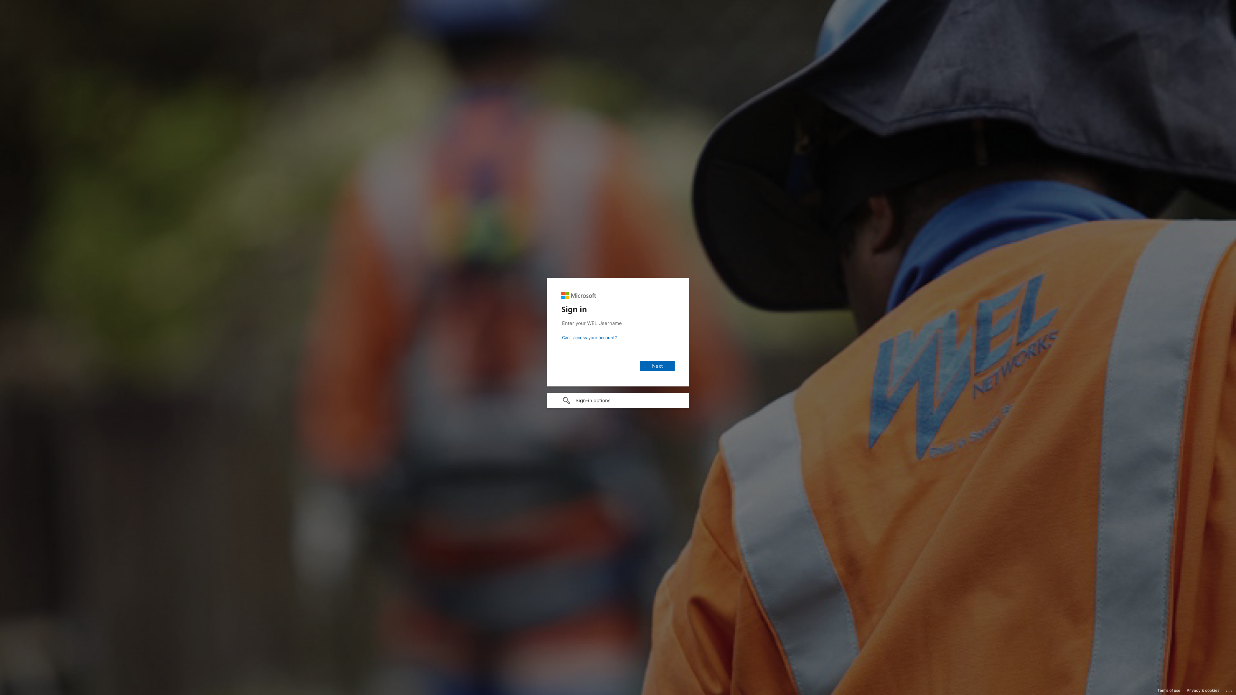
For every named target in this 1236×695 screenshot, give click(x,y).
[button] (618, 400)
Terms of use (1168, 690)
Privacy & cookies (1203, 690)
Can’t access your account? (589, 337)
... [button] (1229, 689)
